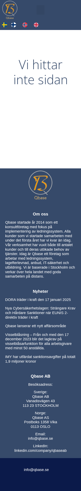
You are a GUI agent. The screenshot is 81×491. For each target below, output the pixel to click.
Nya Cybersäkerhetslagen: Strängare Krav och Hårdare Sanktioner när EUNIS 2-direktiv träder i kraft (40, 312)
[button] (40, 10)
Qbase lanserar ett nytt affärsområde (35, 326)
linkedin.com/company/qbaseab (40, 450)
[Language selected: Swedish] (22, 25)
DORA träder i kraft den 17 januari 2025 (38, 300)
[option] (14, 24)
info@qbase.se (40, 438)
